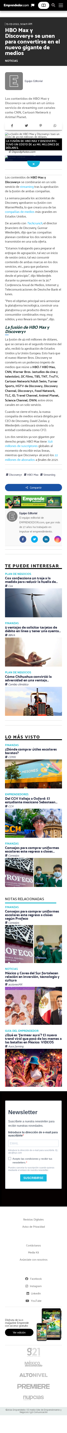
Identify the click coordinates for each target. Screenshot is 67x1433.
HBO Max (32, 474)
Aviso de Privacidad (33, 1226)
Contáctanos (33, 1245)
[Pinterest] (41, 125)
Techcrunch (34, 223)
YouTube (36, 1300)
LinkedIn (36, 1293)
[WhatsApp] (55, 125)
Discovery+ (15, 474)
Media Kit (33, 1252)
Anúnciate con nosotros (34, 1259)
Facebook (36, 1278)
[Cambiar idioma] (32, 5)
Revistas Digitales (33, 1219)
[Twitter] (26, 125)
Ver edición (19, 1332)
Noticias (11, 60)
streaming (27, 187)
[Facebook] (12, 125)
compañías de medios (19, 212)
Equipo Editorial (34, 81)
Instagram (36, 1286)
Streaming (49, 474)
